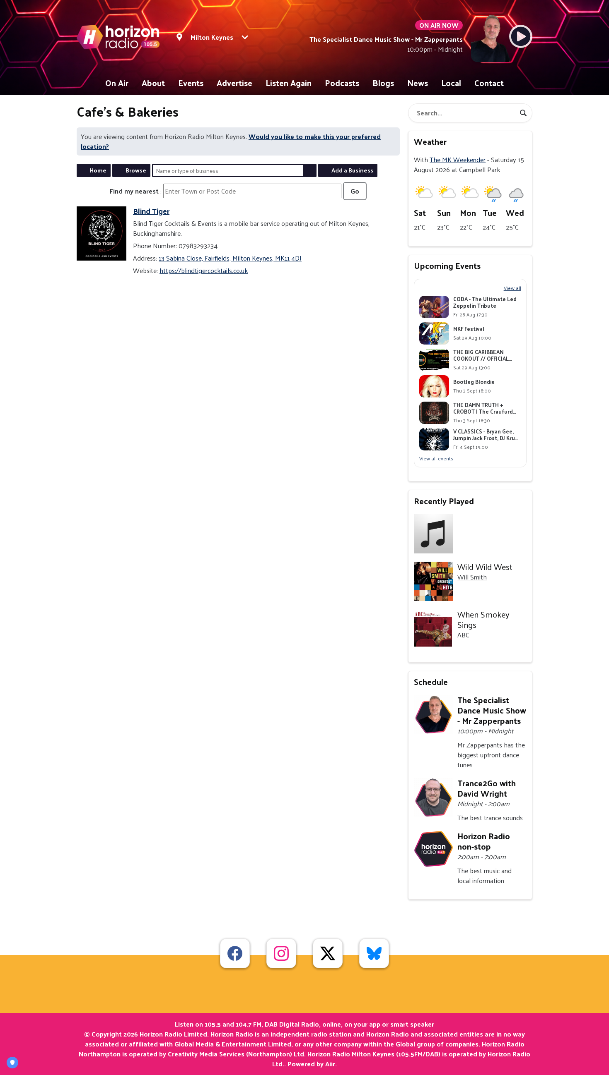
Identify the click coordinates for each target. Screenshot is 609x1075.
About (153, 82)
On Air (116, 82)
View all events (436, 458)
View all (512, 288)
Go (354, 191)
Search (310, 170)
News (417, 82)
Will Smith (472, 577)
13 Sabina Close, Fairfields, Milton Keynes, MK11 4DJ (230, 258)
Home (98, 170)
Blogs (383, 82)
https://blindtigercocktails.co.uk (204, 270)
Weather (430, 141)
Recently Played (444, 500)
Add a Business (352, 170)
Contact (489, 82)
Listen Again (289, 82)
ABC (463, 635)
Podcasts (342, 82)
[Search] (523, 113)
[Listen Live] (520, 36)
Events (190, 82)
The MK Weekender (458, 159)
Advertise (234, 82)
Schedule (431, 681)
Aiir (330, 1064)
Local (451, 82)
